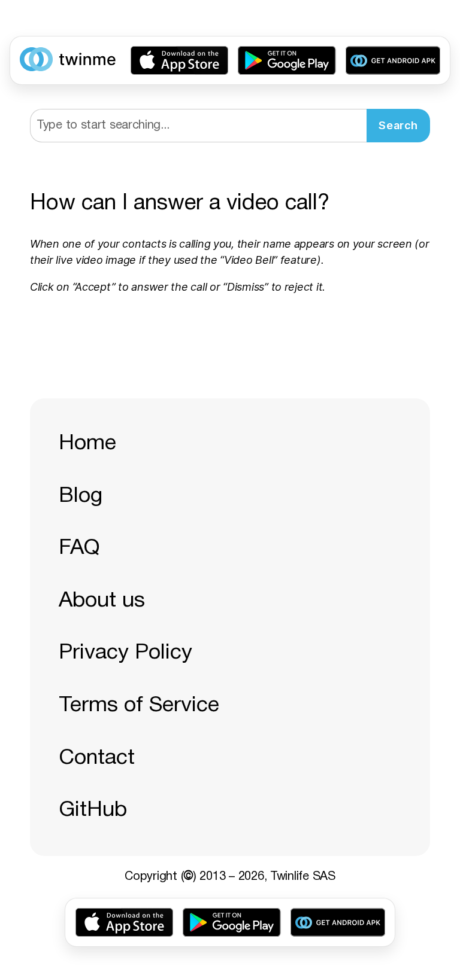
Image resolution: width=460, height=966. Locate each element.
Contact (97, 758)
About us (102, 601)
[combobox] (198, 125)
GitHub (93, 810)
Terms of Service (139, 705)
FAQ (79, 548)
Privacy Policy (125, 653)
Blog (80, 496)
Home (87, 443)
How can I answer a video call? (179, 204)
